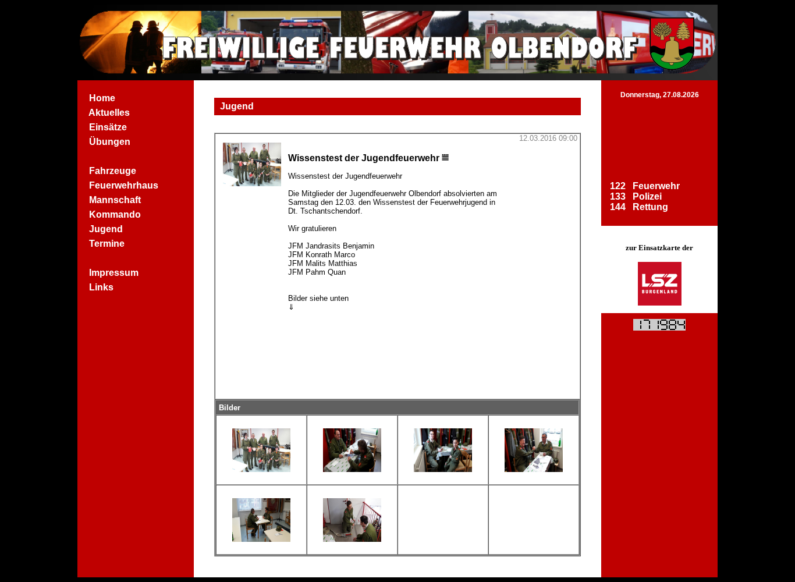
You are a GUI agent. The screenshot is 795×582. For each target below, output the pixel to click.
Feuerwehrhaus (123, 185)
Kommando (114, 214)
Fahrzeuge (112, 171)
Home (102, 98)
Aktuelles (109, 113)
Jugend (105, 229)
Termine (106, 244)
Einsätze (108, 127)
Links (101, 287)
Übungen (109, 142)
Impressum (113, 273)
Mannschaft (114, 200)
